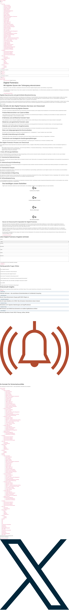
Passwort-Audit (6, 19)
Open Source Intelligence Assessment (10, 16)
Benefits (5, 67)
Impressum (4, 525)
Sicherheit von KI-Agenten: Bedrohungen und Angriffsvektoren (15, 304)
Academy (3, 50)
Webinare (5, 62)
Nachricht (1, 255)
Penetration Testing (7, 7)
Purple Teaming (6, 14)
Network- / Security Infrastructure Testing (11, 37)
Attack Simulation (7, 5)
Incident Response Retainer (8, 44)
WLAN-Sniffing (6, 20)
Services (3, 4)
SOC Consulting (6, 29)
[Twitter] (34, 609)
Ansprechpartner (7, 58)
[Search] (2, 74)
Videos (5, 61)
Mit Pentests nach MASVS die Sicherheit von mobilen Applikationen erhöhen (18, 308)
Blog (4, 60)
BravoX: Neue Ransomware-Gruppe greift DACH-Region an (14, 297)
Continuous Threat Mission (8, 24)
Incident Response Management (9, 46)
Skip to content (2, 0)
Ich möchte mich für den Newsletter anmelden (9, 262)
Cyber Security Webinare (8, 53)
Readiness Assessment (8, 45)
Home (5, 80)
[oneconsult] (4, 538)
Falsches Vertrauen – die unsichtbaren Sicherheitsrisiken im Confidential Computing (20, 293)
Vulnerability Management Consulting (10, 33)
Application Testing (7, 36)
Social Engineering (7, 23)
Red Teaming (6, 13)
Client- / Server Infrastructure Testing (12, 486)
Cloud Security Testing (8, 40)
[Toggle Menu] (1, 3)
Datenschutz (4, 526)
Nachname (2, 246)
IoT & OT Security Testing (8, 41)
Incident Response (7, 8)
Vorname (1, 243)
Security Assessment (7, 32)
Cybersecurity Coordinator (8, 49)
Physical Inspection (7, 17)
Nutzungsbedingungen (6, 527)
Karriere (3, 64)
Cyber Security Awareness (8, 51)
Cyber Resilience (3, 310)
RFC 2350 (3, 534)
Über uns (3, 55)
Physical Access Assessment (9, 25)
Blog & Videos (4, 59)
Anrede (1, 239)
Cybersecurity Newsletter (6, 524)
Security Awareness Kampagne (9, 26)
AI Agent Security (7, 42)
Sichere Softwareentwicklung (9, 34)
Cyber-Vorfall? (2, 79)
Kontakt (3, 68)
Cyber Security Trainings (8, 52)
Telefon (1, 252)
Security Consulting (7, 6)
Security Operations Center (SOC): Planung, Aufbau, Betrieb (14, 312)
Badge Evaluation (7, 15)
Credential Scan (6, 18)
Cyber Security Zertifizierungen (9, 54)
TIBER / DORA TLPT (7, 22)
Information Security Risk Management (11, 31)
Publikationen (6, 63)
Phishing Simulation (7, 27)
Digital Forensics (7, 9)
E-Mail (1, 249)
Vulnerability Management (8, 10)
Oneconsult (6, 442)
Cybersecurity (2, 291)
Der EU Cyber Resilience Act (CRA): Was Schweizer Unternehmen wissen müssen (20, 301)
